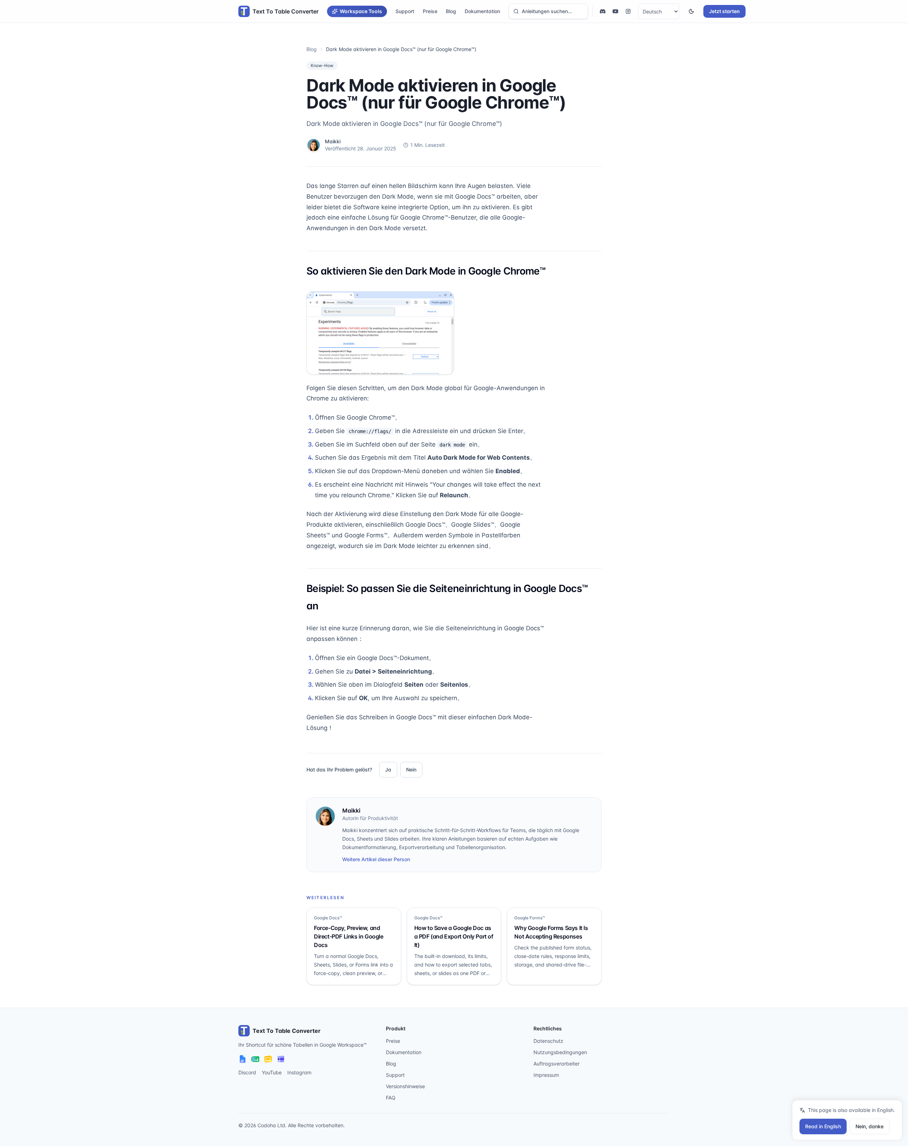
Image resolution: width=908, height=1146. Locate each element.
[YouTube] (615, 11)
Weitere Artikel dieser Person (376, 859)
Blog (451, 11)
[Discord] (602, 11)
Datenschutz (548, 1041)
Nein (411, 769)
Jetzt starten (724, 11)
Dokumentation (482, 11)
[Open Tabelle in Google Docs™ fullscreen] (380, 333)
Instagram (299, 1072)
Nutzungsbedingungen (560, 1052)
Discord (247, 1072)
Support (404, 11)
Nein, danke (870, 1126)
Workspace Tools (361, 11)
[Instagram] (628, 11)
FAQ (390, 1098)
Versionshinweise (405, 1086)
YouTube (272, 1072)
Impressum (546, 1075)
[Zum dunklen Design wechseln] (691, 11)
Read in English (823, 1126)
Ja (388, 769)
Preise (430, 11)
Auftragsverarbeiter (556, 1064)
